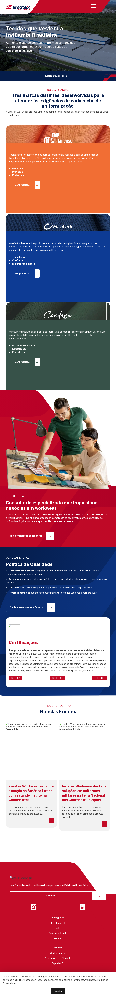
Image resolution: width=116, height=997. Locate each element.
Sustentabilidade (58, 933)
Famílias (58, 928)
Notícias (58, 938)
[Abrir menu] (93, 6)
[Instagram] (33, 907)
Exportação (58, 963)
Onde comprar (58, 953)
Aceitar (58, 991)
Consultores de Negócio (58, 958)
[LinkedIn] (82, 907)
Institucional (58, 923)
